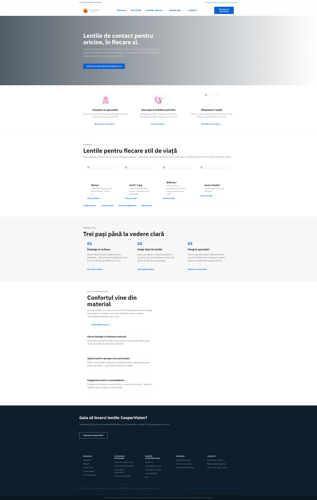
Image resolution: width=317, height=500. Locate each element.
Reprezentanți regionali (216, 464)
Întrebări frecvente (183, 460)
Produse (121, 10)
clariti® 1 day (88, 467)
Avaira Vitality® (89, 471)
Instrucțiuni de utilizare (185, 467)
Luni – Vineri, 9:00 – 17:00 (217, 467)
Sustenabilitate (151, 473)
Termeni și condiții (231, 488)
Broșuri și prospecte (184, 464)
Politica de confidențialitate (199, 488)
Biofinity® (86, 460)
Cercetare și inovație (153, 470)
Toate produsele (89, 475)
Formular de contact (215, 460)
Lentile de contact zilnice (123, 462)
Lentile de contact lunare (124, 466)
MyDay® (86, 464)
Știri (146, 477)
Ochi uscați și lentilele (122, 476)
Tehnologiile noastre (153, 466)
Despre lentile (154, 10)
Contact (192, 10)
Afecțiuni (136, 10)
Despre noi (175, 10)
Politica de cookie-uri (216, 488)
